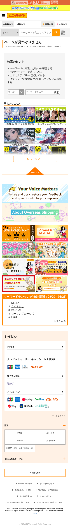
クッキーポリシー (46, 496)
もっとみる (59, 320)
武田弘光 (16, 310)
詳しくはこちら (59, 415)
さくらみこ (17, 306)
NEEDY (15, 303)
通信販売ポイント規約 (23, 490)
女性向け (63, 24)
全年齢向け (8, 24)
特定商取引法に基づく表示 (19, 502)
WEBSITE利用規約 (25, 483)
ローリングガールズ (22, 313)
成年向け (21, 24)
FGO (14, 317)
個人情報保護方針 (26, 496)
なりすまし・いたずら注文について (49, 502)
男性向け (49, 24)
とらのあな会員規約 (47, 483)
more (35, 513)
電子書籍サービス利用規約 (48, 490)
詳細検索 (63, 32)
